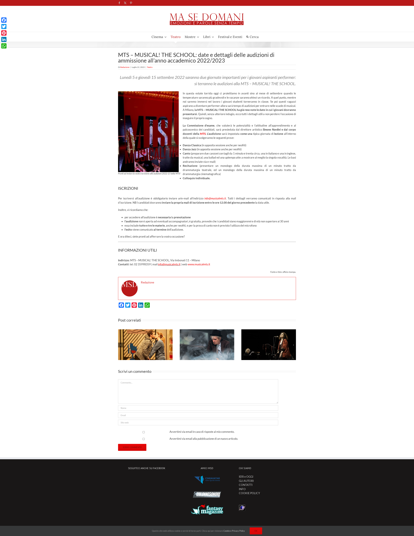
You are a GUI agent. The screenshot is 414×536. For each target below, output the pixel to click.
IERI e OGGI (246, 476)
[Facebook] (4, 20)
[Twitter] (4, 26)
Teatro (150, 67)
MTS (203, 133)
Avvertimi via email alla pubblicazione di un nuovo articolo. (203, 438)
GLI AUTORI (246, 481)
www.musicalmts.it (199, 264)
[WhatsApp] (4, 46)
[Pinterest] (4, 33)
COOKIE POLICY (249, 493)
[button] (120, 345)
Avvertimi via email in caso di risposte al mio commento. (201, 431)
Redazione (124, 67)
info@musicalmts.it (169, 264)
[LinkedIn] (4, 39)
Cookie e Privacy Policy (234, 531)
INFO (242, 489)
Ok (255, 530)
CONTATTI (245, 485)
